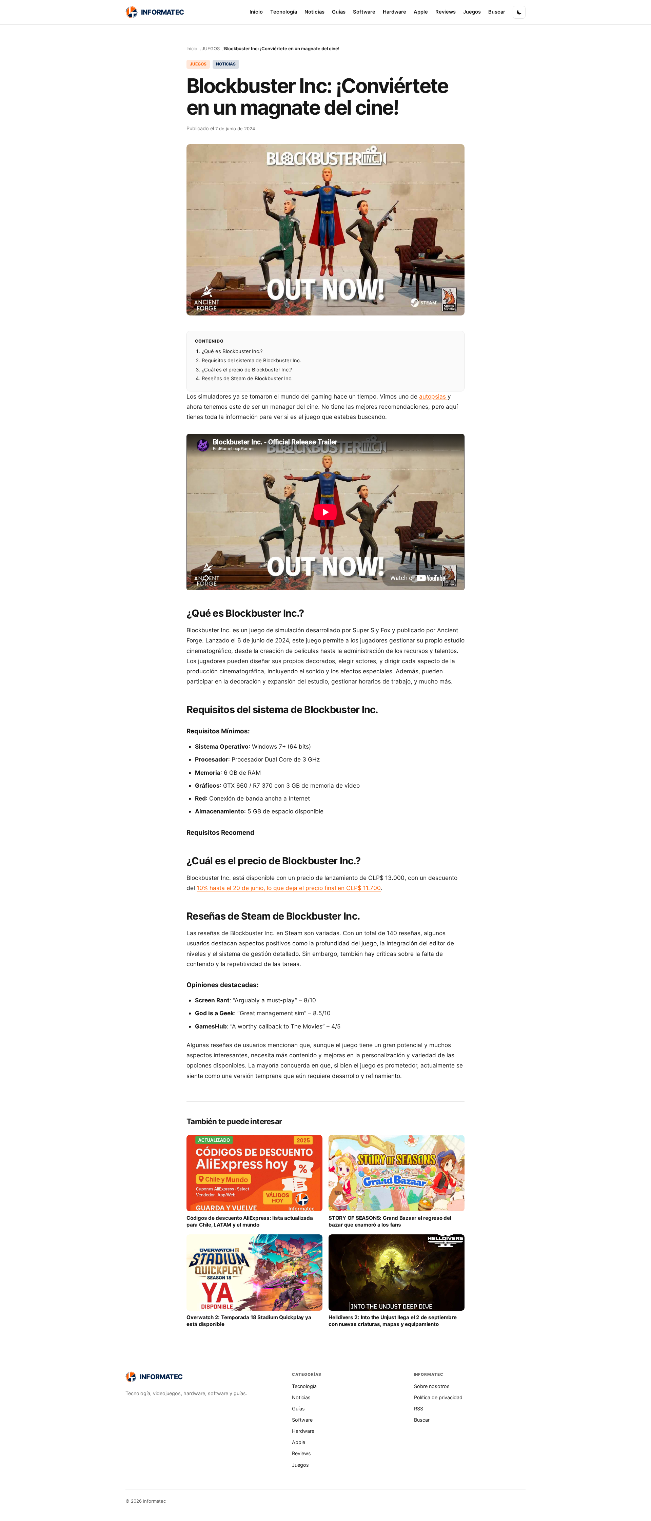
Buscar (496, 12)
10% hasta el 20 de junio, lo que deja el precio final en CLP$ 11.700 (289, 887)
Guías (339, 12)
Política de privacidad (438, 1397)
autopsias (433, 396)
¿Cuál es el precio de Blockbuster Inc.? (247, 370)
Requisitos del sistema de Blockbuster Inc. (251, 361)
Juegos (472, 12)
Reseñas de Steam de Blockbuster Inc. (247, 379)
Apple (421, 12)
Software (364, 12)
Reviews (445, 12)
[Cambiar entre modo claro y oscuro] (519, 12)
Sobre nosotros (432, 1386)
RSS (418, 1408)
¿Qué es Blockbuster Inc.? (232, 351)
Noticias (314, 12)
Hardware (394, 12)
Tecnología (283, 12)
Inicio (256, 12)
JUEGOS (211, 48)
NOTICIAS (226, 63)
